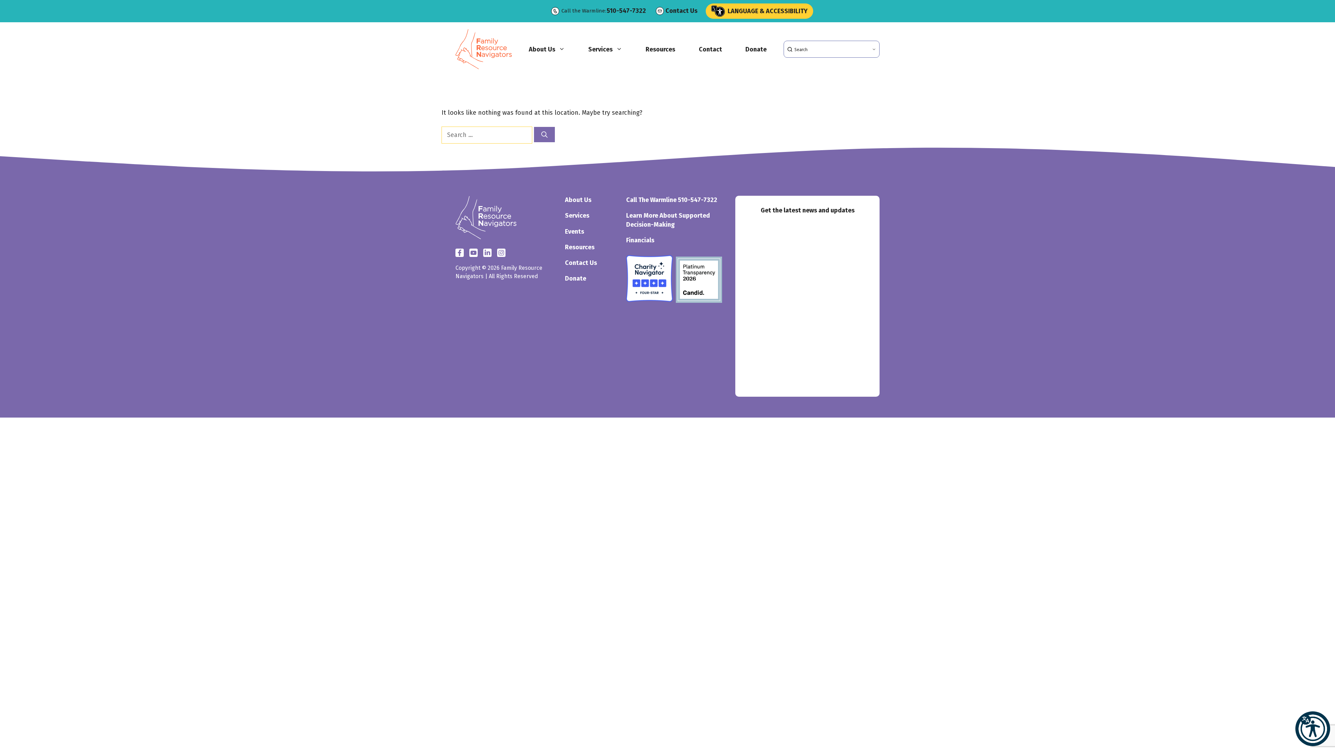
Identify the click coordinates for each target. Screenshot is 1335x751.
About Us (542, 49)
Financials (640, 240)
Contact (710, 49)
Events (574, 231)
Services (600, 49)
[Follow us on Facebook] (459, 253)
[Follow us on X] (473, 253)
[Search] (544, 134)
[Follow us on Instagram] (487, 253)
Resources (660, 49)
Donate (756, 49)
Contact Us (681, 11)
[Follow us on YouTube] (501, 253)
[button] (1312, 728)
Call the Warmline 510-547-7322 (671, 200)
